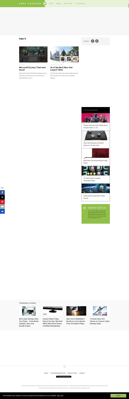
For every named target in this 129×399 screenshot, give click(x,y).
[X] (2, 197)
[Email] (2, 206)
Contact (82, 373)
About (46, 373)
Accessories (80, 3)
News (51, 3)
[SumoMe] (2, 211)
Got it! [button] (118, 395)
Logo (45, 3)
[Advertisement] (64, 21)
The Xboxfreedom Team (58, 373)
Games (58, 3)
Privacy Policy (72, 373)
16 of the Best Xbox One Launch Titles (61, 68)
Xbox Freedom (30, 3)
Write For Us (97, 207)
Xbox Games (59, 65)
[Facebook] (2, 192)
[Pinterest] (2, 202)
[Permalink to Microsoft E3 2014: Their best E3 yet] (33, 62)
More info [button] (60, 395)
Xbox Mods (68, 3)
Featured (22, 65)
